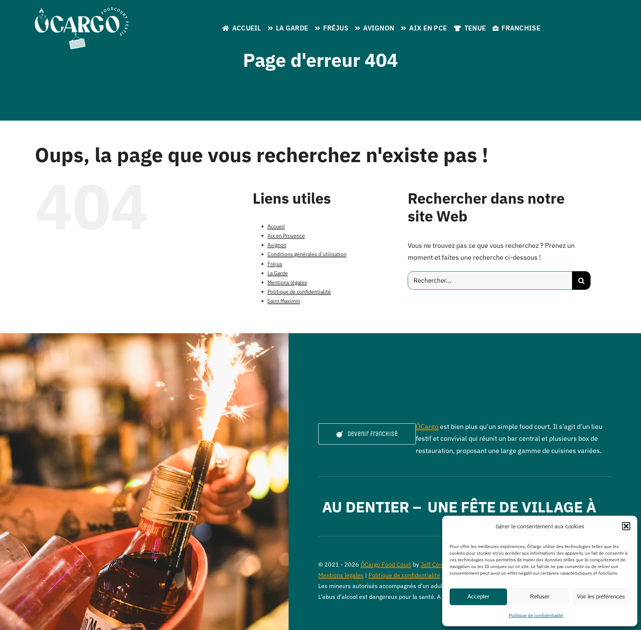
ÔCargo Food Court (386, 564)
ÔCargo (427, 426)
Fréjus (274, 263)
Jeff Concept (437, 564)
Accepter (478, 596)
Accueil (276, 226)
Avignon (276, 245)
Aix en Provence (286, 235)
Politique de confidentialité (536, 615)
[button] (626, 526)
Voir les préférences (601, 596)
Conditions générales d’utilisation (306, 254)
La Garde (277, 273)
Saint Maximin (283, 301)
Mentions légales (287, 282)
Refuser (539, 596)
